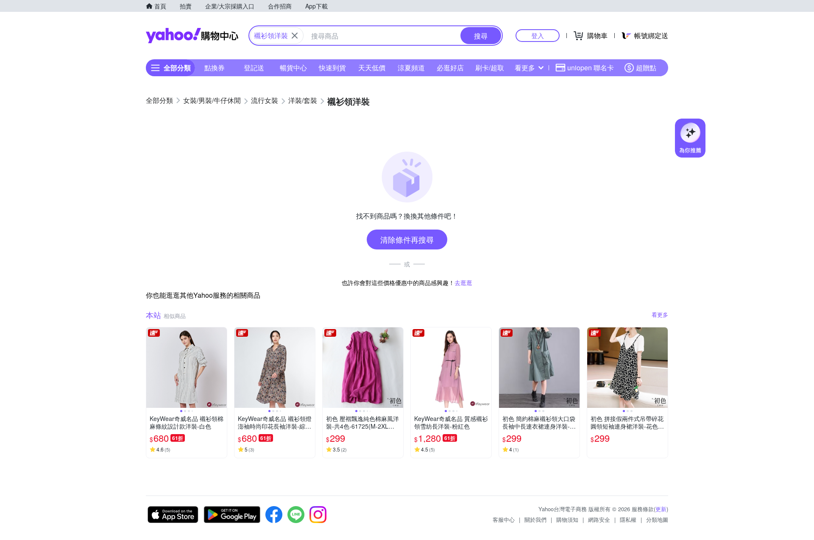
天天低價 (371, 67)
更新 (660, 509)
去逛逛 (463, 282)
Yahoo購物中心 (192, 35)
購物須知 (567, 519)
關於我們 (535, 519)
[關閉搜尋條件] (295, 35)
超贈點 (646, 67)
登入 (537, 35)
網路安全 (599, 519)
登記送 (254, 67)
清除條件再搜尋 (407, 239)
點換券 (214, 67)
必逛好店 (450, 67)
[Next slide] (221, 367)
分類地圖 (657, 519)
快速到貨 (332, 67)
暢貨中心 (293, 67)
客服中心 (504, 519)
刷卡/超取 (489, 67)
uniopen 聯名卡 (590, 67)
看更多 (525, 67)
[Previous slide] (151, 367)
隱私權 (628, 519)
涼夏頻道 (411, 67)
